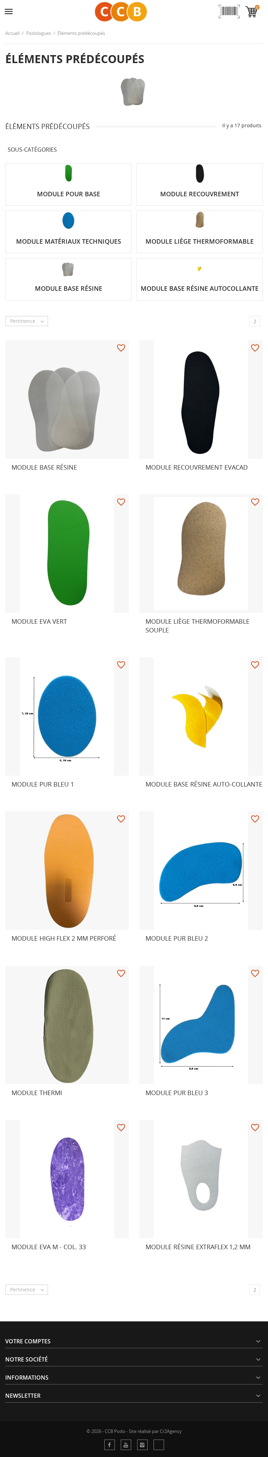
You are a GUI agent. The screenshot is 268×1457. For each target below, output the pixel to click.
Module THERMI (37, 1092)
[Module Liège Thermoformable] (199, 220)
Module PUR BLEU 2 (177, 938)
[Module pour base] (68, 173)
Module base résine (68, 288)
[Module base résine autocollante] (199, 267)
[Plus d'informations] (18, 480)
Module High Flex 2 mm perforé (64, 938)
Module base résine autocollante (200, 288)
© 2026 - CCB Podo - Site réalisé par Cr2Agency (134, 1431)
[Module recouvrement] (199, 173)
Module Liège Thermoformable (200, 241)
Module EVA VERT (39, 621)
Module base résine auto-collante (204, 784)
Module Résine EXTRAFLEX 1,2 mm (198, 1247)
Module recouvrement (199, 194)
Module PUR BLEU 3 (177, 1092)
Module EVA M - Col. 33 (49, 1247)
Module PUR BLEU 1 (43, 784)
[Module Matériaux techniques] (68, 220)
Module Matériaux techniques (68, 241)
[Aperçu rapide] (136, 480)
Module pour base (68, 194)
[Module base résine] (68, 267)
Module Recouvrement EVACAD (197, 467)
